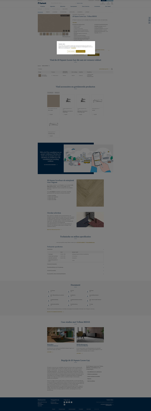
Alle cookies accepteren (81, 51)
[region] (76, 47)
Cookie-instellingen (71, 51)
